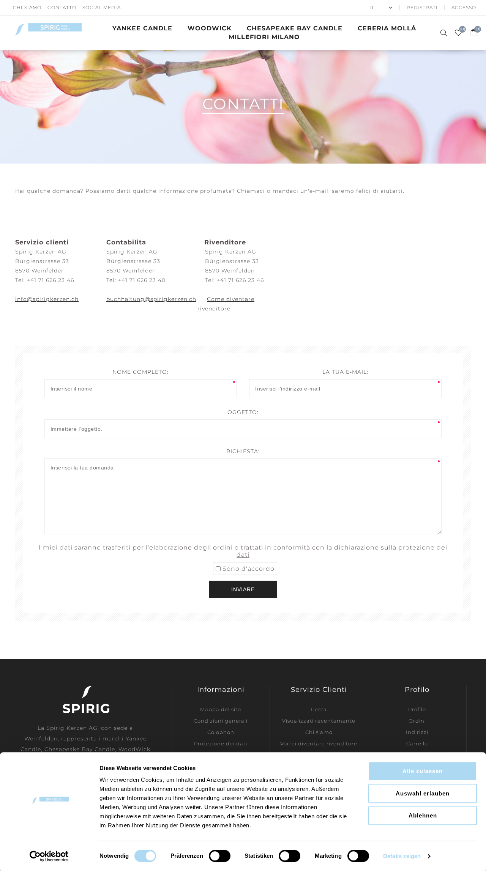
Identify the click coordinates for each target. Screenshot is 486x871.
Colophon (220, 732)
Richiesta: (243, 451)
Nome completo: (140, 372)
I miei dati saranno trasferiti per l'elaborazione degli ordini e (243, 551)
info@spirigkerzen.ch (47, 299)
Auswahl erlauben (423, 793)
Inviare (243, 589)
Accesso (463, 7)
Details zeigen (402, 856)
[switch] (219, 856)
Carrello (417, 743)
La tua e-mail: (345, 372)
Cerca (319, 709)
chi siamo (27, 7)
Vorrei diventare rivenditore (318, 743)
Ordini (417, 721)
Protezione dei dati (220, 743)
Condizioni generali (221, 721)
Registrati (422, 7)
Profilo (417, 709)
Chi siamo (319, 732)
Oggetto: (243, 412)
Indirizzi (417, 732)
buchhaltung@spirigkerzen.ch (151, 299)
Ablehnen (423, 815)
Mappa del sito (220, 709)
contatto (61, 7)
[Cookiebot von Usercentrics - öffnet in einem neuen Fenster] (49, 856)
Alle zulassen (422, 771)
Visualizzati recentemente (318, 721)
